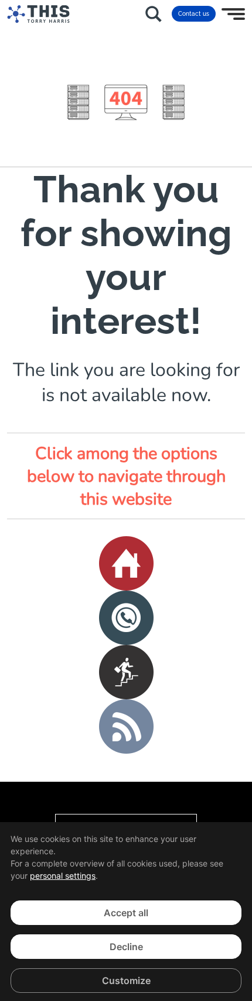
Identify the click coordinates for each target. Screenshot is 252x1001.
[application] (126, 911)
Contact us (193, 14)
